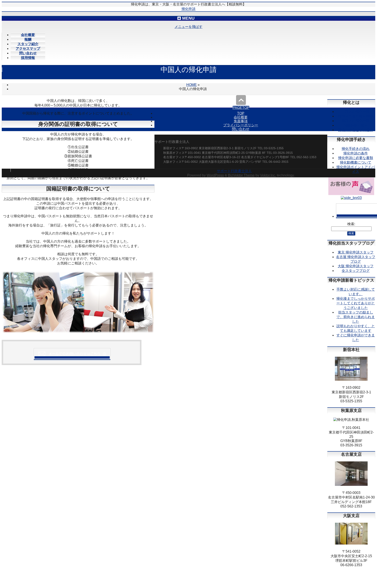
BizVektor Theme (241, 175)
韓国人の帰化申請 (356, 121)
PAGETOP (241, 108)
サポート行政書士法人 (234, 171)
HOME (191, 85)
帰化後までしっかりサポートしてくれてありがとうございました (355, 303)
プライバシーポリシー (240, 125)
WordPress (215, 175)
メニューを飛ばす (188, 27)
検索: (351, 224)
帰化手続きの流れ (356, 149)
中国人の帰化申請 (356, 111)
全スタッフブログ (356, 270)
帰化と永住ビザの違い (355, 130)
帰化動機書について (355, 162)
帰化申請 (188, 9)
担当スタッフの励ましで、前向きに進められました (355, 316)
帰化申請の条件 (355, 153)
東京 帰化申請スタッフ (356, 252)
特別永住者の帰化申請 (355, 116)
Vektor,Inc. (268, 175)
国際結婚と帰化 (355, 125)
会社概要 (241, 117)
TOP (240, 113)
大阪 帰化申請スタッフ (356, 266)
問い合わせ (240, 129)
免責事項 (241, 121)
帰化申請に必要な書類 (355, 158)
